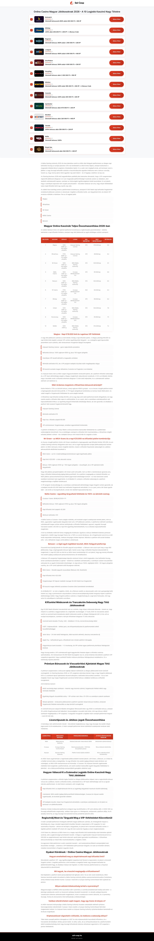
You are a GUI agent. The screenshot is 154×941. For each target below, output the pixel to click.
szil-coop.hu (77, 935)
